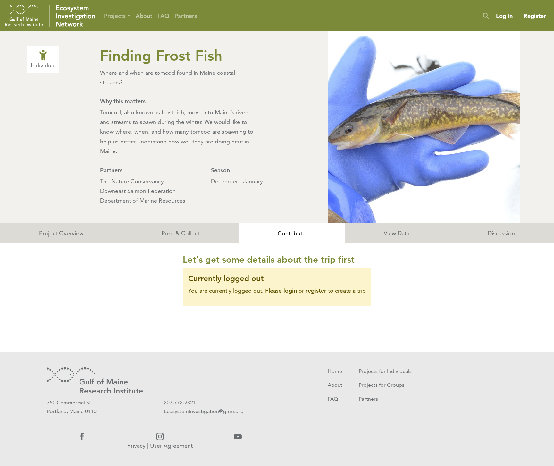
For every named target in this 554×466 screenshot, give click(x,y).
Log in (504, 16)
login (290, 290)
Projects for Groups (381, 385)
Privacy (136, 445)
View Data (396, 233)
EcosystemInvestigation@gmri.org (204, 411)
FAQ (163, 16)
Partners (185, 16)
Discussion (501, 233)
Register (535, 16)
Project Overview (61, 233)
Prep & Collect (180, 233)
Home (335, 371)
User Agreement (171, 445)
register (316, 290)
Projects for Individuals (385, 371)
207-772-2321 (180, 403)
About (144, 16)
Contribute (292, 233)
